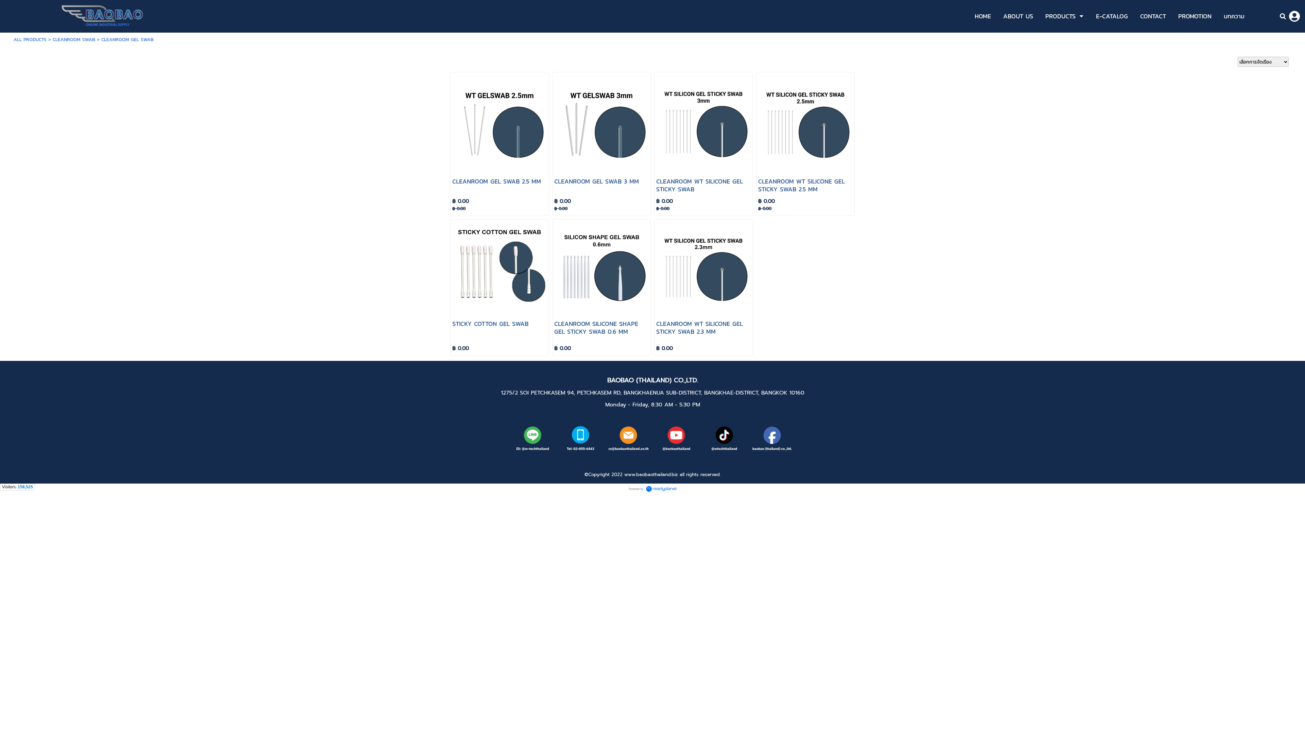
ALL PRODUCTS (30, 39)
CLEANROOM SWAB (74, 39)
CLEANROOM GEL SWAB (127, 39)
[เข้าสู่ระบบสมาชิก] (1294, 16)
